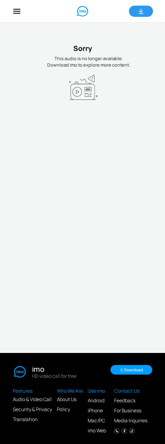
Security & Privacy (32, 409)
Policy (63, 409)
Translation (25, 419)
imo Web (97, 430)
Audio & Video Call (32, 399)
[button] (17, 11)
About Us (66, 399)
